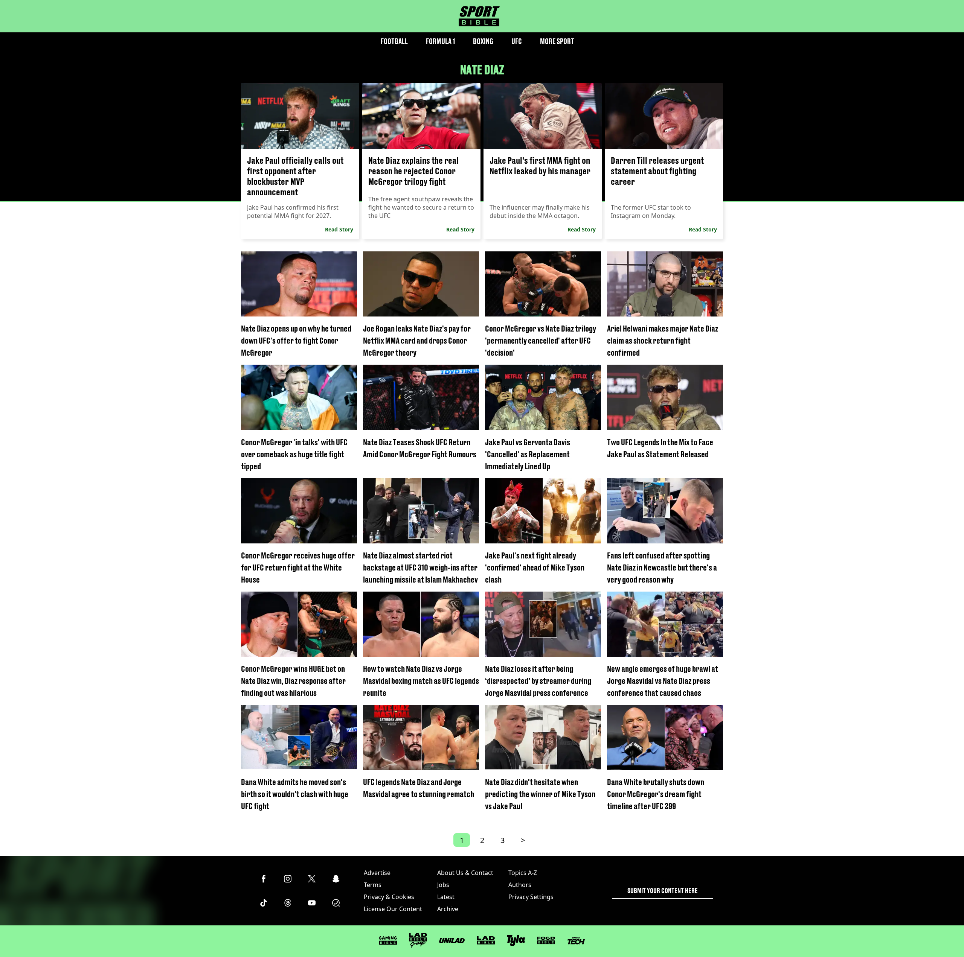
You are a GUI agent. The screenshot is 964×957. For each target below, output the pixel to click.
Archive (447, 909)
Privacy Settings (531, 897)
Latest (446, 897)
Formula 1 (440, 41)
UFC (516, 41)
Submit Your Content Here (662, 891)
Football (394, 41)
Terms (372, 885)
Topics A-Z (522, 873)
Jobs (443, 885)
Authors (519, 885)
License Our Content (393, 909)
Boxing (483, 41)
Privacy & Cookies (389, 897)
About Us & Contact (465, 873)
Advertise (377, 873)
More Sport (557, 41)
